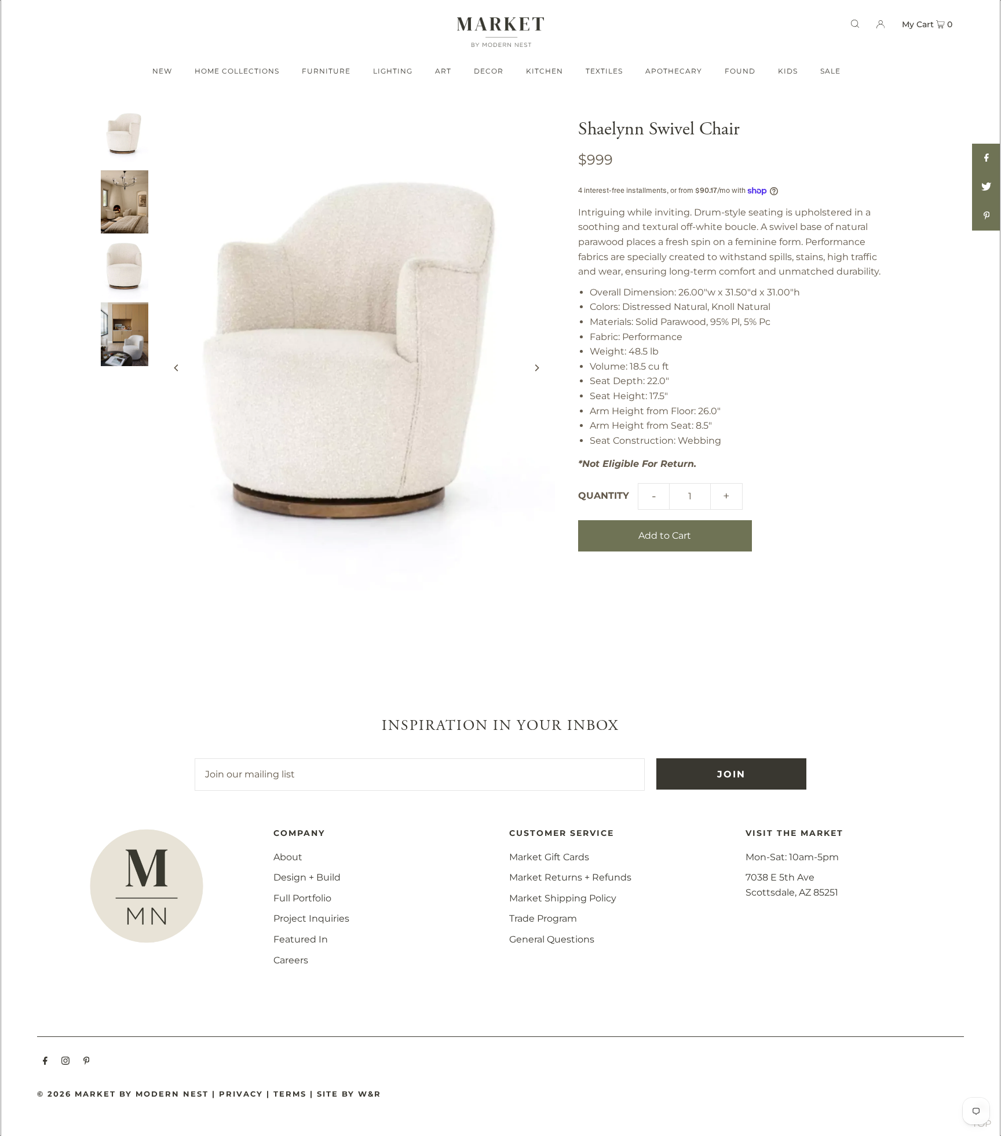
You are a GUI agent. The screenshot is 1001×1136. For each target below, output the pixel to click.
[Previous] (176, 368)
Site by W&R (349, 1093)
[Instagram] (65, 1061)
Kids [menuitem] (788, 71)
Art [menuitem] (443, 71)
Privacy (241, 1093)
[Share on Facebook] (986, 158)
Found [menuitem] (740, 71)
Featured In (300, 939)
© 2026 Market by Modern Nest (123, 1093)
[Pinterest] (86, 1061)
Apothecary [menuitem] (673, 71)
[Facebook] (45, 1061)
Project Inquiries (311, 918)
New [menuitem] (162, 71)
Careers (290, 960)
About (287, 857)
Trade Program (543, 918)
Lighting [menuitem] (392, 71)
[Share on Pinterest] (986, 216)
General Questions (551, 939)
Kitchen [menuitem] (544, 71)
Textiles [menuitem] (604, 71)
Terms (289, 1093)
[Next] (536, 368)
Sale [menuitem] (830, 71)
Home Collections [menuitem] (237, 71)
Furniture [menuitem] (326, 71)
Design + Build (307, 877)
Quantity (603, 495)
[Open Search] (855, 24)
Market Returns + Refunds (570, 877)
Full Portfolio (302, 898)
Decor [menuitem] (488, 71)
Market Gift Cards (549, 857)
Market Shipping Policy (562, 898)
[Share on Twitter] (986, 187)
